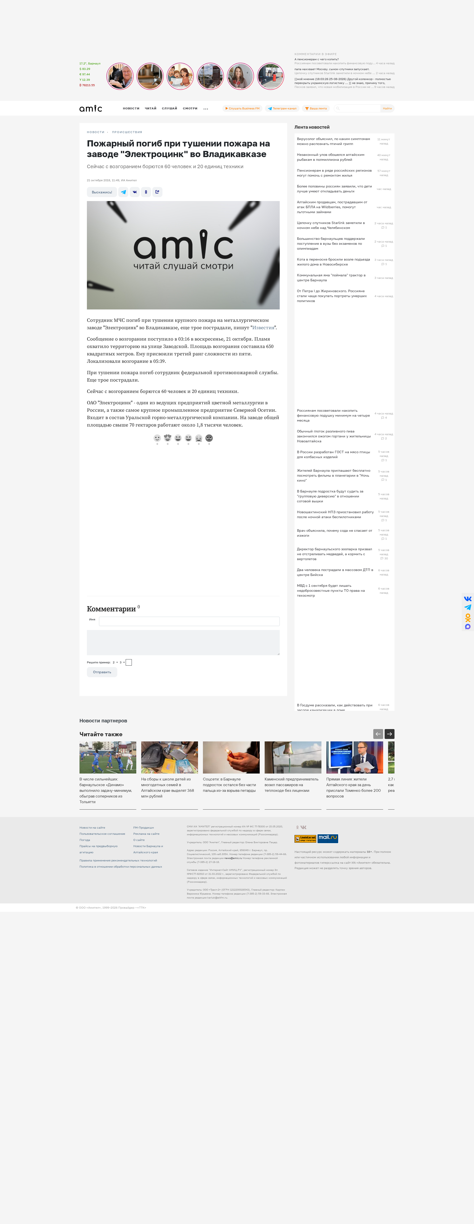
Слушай (169, 108)
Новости (131, 108)
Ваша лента (318, 108)
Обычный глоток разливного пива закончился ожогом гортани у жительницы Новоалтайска (334, 436)
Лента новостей (312, 127)
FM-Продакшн (143, 827)
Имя (92, 619)
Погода (84, 840)
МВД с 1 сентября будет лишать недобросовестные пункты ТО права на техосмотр (331, 590)
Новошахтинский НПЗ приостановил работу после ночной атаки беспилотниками (335, 514)
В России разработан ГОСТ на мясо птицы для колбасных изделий (333, 454)
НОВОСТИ (96, 132)
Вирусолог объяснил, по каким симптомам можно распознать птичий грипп (333, 141)
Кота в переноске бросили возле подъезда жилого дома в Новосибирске (333, 261)
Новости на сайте (92, 827)
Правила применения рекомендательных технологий (118, 860)
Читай (150, 108)
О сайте (139, 840)
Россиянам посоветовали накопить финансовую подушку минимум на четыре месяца (333, 415)
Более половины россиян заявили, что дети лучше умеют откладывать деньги (334, 188)
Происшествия (127, 132)
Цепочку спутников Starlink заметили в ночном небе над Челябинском (331, 225)
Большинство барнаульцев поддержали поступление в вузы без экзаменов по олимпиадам (331, 243)
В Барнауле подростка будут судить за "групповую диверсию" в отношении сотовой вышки (330, 496)
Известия (263, 328)
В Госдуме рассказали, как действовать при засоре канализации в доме (335, 707)
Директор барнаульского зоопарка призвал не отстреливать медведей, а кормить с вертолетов (334, 554)
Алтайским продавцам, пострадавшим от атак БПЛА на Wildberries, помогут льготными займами (332, 207)
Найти (387, 108)
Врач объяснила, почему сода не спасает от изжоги (334, 532)
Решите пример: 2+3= (106, 662)
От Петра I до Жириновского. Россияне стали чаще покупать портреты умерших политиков (332, 296)
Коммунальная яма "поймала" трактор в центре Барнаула (331, 277)
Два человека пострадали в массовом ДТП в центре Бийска (335, 572)
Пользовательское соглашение (102, 834)
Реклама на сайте (146, 834)
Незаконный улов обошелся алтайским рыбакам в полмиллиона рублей (330, 157)
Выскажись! (102, 192)
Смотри (190, 108)
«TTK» (141, 907)
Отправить (102, 672)
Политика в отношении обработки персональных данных (120, 866)
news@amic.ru (233, 858)
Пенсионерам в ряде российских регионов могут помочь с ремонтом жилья (334, 172)
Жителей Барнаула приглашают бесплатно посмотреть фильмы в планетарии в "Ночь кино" (333, 475)
